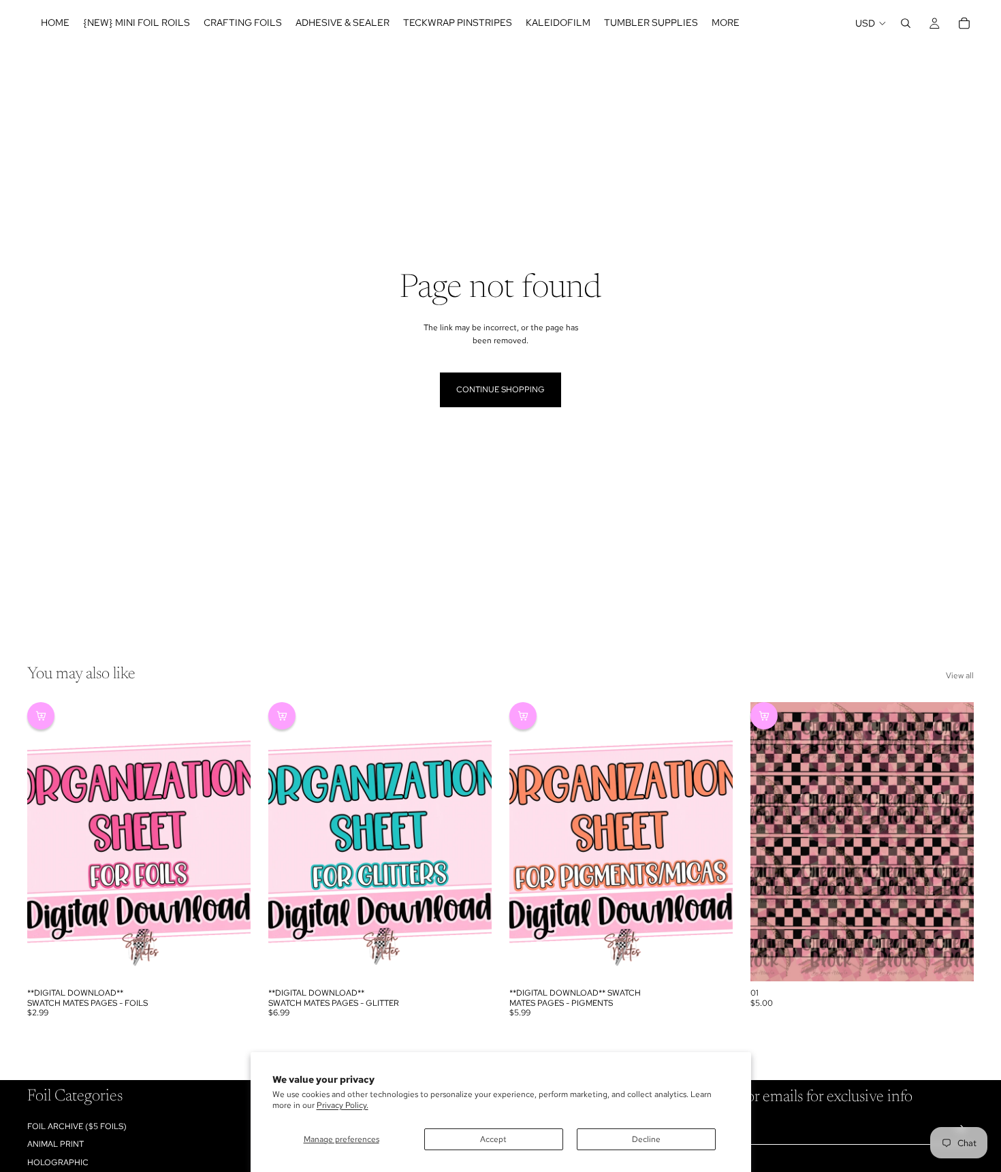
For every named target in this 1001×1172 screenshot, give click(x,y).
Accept (493, 1139)
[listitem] (725, 23)
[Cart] (964, 23)
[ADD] (229, 960)
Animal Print (55, 1144)
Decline (646, 1139)
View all (960, 675)
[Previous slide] (47, 842)
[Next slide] (230, 842)
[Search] (906, 23)
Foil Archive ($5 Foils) (77, 1126)
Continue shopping (500, 389)
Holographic (58, 1162)
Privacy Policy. (342, 1105)
